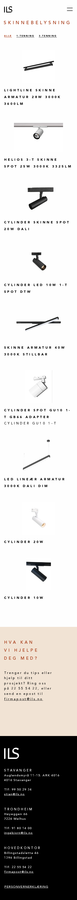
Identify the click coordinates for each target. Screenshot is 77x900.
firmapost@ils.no (23, 699)
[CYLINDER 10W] (38, 574)
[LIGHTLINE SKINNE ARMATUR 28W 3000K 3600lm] (38, 66)
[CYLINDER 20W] (38, 518)
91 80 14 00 (22, 828)
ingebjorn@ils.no (18, 833)
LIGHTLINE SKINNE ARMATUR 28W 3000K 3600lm (33, 97)
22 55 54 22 (22, 867)
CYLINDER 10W (24, 598)
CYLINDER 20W (24, 542)
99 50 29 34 (22, 789)
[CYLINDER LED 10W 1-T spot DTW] (38, 261)
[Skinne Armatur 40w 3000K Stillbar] (38, 324)
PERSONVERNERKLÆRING (26, 887)
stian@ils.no (14, 794)
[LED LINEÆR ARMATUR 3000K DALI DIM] (38, 455)
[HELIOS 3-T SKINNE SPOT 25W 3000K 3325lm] (38, 136)
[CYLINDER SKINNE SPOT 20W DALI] (38, 198)
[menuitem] (26, 887)
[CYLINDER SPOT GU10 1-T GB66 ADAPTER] (38, 386)
